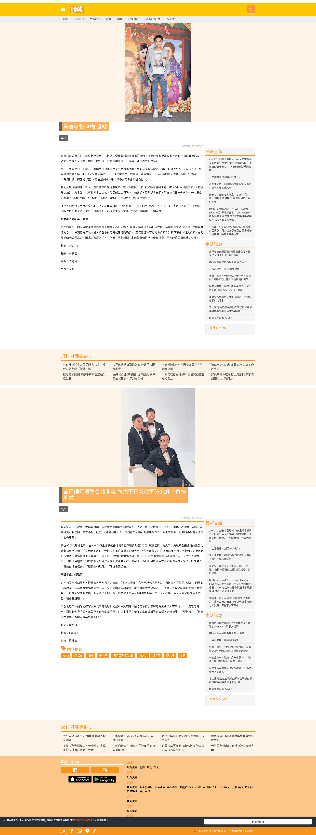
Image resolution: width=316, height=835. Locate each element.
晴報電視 (79, 19)
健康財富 (133, 19)
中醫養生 (172, 787)
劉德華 (103, 655)
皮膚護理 (132, 791)
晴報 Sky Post (219, 327)
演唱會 (78, 655)
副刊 (119, 19)
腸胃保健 (212, 787)
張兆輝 (170, 655)
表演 (66, 655)
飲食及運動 (146, 787)
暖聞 (156, 767)
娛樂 (63, 138)
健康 (65, 19)
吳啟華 (157, 655)
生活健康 (160, 787)
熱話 (149, 767)
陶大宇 (143, 655)
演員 (183, 655)
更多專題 (144, 791)
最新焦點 (132, 767)
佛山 (91, 655)
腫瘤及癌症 (186, 787)
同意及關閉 (258, 821)
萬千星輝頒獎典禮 (123, 655)
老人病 (249, 787)
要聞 (142, 767)
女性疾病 (237, 787)
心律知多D (172, 19)
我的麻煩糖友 (152, 19)
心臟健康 (200, 787)
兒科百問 (225, 787)
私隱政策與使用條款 (84, 820)
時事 (108, 19)
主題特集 (95, 19)
